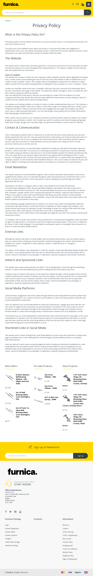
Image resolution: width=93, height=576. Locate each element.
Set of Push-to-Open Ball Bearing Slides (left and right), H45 (23, 412)
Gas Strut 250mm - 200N (51, 387)
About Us (66, 525)
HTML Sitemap (68, 532)
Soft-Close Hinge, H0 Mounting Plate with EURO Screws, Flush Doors (75, 420)
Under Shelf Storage (12, 542)
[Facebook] (6, 511)
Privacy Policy (68, 542)
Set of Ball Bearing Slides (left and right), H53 (23, 395)
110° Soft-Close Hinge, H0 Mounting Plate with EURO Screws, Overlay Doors (75, 380)
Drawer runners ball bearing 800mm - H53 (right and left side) (22, 379)
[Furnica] (11, 4)
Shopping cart (68, 545)
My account (67, 539)
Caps (7, 525)
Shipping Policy (68, 556)
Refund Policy (68, 552)
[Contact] (77, 4)
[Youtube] (20, 511)
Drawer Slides (10, 532)
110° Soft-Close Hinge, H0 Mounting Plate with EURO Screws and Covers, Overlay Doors (75, 400)
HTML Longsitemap (70, 535)
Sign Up (80, 456)
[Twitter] (10, 511)
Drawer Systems (11, 535)
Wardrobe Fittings (11, 545)
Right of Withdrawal (70, 559)
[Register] (73, 4)
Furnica (7, 21)
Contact (65, 528)
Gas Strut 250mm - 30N (50, 376)
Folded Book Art (59, 243)
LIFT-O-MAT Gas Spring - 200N (51, 398)
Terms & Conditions (70, 549)
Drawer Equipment (12, 528)
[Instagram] (15, 511)
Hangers (8, 539)
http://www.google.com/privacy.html (18, 113)
